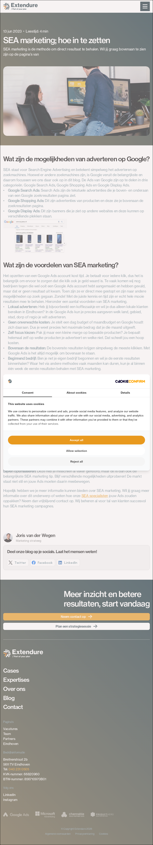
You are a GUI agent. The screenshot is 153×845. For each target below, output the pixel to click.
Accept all (76, 440)
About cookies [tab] (76, 392)
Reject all (76, 461)
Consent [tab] (27, 392)
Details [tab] (125, 392)
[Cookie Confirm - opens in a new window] (130, 381)
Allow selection (76, 450)
